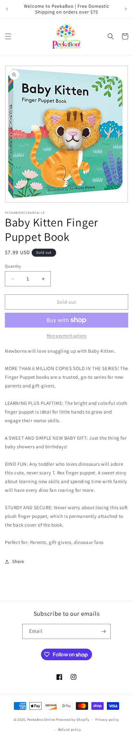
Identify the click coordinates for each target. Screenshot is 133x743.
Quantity (13, 266)
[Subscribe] (103, 631)
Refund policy (69, 729)
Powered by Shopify (72, 719)
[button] (8, 36)
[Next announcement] (126, 9)
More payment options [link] (67, 335)
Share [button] (18, 561)
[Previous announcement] (7, 9)
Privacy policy (107, 719)
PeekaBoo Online (41, 719)
